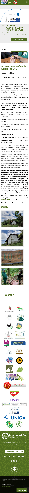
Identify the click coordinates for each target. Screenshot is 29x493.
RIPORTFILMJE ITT (6, 200)
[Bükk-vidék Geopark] (9, 360)
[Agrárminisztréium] (9, 309)
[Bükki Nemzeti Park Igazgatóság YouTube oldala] (16, 461)
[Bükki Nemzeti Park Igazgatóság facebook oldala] (14, 461)
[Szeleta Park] (19, 360)
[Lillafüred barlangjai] (19, 369)
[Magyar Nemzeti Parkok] (9, 317)
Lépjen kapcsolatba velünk (14, 451)
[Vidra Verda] (14, 377)
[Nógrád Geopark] (20, 317)
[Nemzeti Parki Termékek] (8, 335)
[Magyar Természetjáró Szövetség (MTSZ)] (9, 424)
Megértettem (22, 490)
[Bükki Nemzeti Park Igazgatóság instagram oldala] (11, 461)
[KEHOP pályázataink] (14, 410)
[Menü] (26, 2)
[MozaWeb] (18, 343)
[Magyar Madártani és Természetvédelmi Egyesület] (9, 326)
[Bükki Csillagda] (9, 352)
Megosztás (19, 40)
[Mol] (14, 394)
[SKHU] (14, 404)
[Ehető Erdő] (19, 424)
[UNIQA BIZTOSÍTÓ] (14, 417)
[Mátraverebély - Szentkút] (14, 385)
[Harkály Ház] (9, 369)
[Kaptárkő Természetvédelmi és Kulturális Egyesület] (19, 326)
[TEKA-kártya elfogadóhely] (6, 343)
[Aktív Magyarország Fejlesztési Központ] (21, 309)
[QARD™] (14, 400)
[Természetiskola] (20, 335)
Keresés (4, 49)
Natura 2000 (5, 33)
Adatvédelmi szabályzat (6, 486)
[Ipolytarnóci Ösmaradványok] (19, 352)
